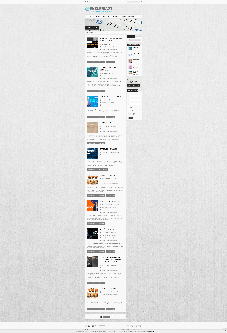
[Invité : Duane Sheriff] (92, 238)
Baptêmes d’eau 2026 (108, 149)
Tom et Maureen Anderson (111, 201)
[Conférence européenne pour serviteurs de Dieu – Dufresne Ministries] (92, 266)
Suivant (107, 316)
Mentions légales (89, 326)
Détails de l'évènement (92, 61)
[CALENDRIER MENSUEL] (134, 87)
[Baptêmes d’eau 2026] (92, 158)
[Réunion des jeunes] (92, 184)
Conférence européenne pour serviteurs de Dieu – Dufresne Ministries (110, 259)
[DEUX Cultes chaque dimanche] (92, 76)
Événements (92, 28)
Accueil (87, 32)
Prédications (94, 325)
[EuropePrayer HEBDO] (130, 55)
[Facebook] (87, 1)
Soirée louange (106, 123)
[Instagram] (89, 1)
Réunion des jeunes (108, 175)
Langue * (130, 107)
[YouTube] (85, 1)
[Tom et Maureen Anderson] (92, 210)
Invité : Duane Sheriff (109, 229)
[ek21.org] (91, 329)
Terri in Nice (135, 65)
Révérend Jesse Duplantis (111, 97)
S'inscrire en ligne (111, 61)
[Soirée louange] (92, 132)
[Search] (141, 1)
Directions (102, 61)
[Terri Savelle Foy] (130, 62)
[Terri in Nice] (130, 68)
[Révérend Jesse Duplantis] (92, 105)
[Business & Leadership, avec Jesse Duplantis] (92, 47)
